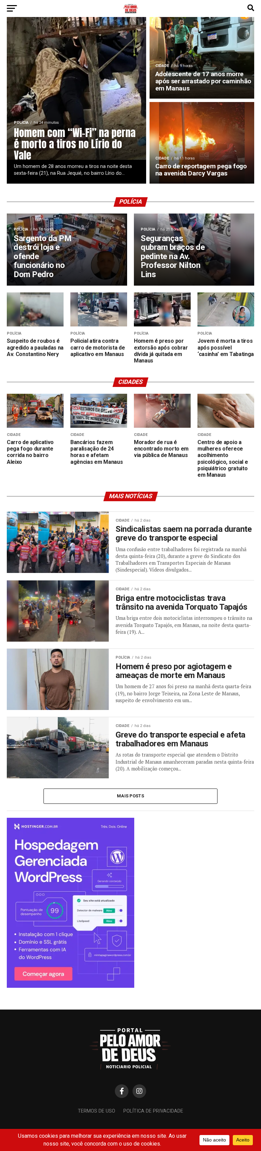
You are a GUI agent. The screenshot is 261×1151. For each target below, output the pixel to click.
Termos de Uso (96, 1111)
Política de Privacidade (153, 1111)
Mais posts (130, 795)
